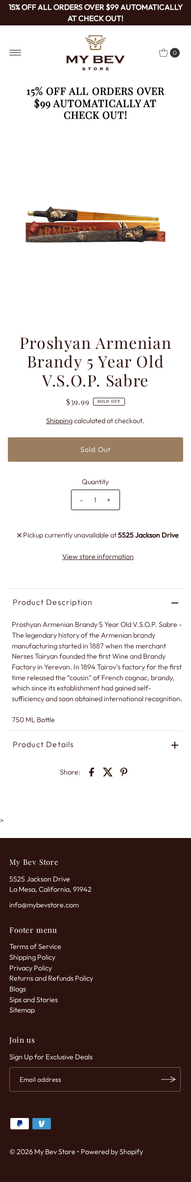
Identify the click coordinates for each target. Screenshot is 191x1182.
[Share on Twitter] (107, 771)
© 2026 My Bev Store (42, 1151)
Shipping (59, 420)
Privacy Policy (30, 968)
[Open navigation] (15, 53)
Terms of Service (35, 946)
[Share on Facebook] (91, 771)
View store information (98, 556)
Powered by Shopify (112, 1151)
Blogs (17, 989)
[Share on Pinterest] (124, 771)
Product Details (43, 744)
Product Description (53, 602)
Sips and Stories (33, 999)
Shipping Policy (32, 957)
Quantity (95, 481)
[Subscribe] (168, 1079)
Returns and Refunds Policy (51, 978)
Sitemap (22, 1010)
